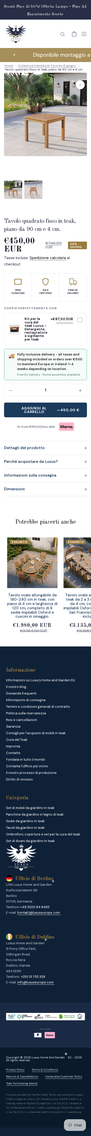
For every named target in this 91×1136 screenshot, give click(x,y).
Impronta (13, 746)
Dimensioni (14, 489)
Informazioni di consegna (26, 700)
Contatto (13, 753)
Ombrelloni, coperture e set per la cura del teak (43, 834)
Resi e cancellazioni (21, 720)
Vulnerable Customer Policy (63, 1076)
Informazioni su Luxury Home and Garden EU (40, 680)
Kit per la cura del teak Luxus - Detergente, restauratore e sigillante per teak (36, 329)
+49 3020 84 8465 (35, 907)
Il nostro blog (16, 687)
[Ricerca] (62, 34)
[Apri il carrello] (74, 33)
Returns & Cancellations (22, 1076)
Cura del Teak (17, 739)
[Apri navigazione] (83, 34)
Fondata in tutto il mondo (25, 759)
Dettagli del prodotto (24, 447)
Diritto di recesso (19, 779)
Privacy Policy (15, 1069)
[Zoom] (80, 84)
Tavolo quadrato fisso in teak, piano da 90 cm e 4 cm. (44, 69)
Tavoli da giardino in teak (25, 827)
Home (9, 66)
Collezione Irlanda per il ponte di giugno (47, 66)
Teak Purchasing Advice (21, 1083)
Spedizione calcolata (48, 257)
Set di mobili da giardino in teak (30, 808)
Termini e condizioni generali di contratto (38, 706)
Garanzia (13, 726)
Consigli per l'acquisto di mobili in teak (36, 733)
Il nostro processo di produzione (31, 773)
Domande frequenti (21, 693)
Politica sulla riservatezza (26, 713)
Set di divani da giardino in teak (30, 841)
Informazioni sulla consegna (30, 475)
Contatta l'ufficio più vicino (27, 766)
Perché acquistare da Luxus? (31, 461)
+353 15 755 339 (33, 977)
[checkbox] (80, 320)
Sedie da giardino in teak (25, 821)
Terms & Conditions (45, 1069)
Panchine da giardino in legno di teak (35, 814)
